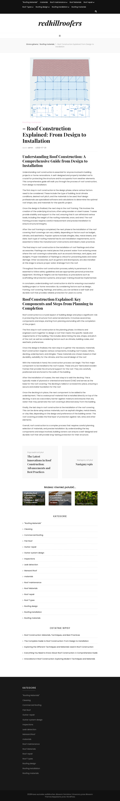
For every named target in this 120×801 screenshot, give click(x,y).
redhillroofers (60, 23)
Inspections (29, 558)
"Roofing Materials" (30, 2)
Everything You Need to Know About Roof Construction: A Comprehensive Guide (61, 653)
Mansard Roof (30, 570)
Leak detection (31, 564)
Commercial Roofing (33, 535)
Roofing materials (79, 7)
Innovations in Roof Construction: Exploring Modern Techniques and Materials (59, 659)
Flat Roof (28, 541)
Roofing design (42, 7)
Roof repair (88, 2)
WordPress (70, 797)
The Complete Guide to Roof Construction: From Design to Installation (56, 641)
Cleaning (28, 529)
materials (44, 2)
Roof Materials (75, 2)
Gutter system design (34, 552)
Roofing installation (60, 7)
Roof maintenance (58, 2)
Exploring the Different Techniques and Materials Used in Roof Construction (58, 647)
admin (30, 148)
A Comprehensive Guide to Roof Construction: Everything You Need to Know (59, 498)
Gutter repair (30, 547)
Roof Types (27, 7)
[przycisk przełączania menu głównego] (60, 36)
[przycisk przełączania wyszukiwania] (96, 11)
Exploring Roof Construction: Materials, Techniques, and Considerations (31, 498)
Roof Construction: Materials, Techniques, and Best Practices (52, 635)
